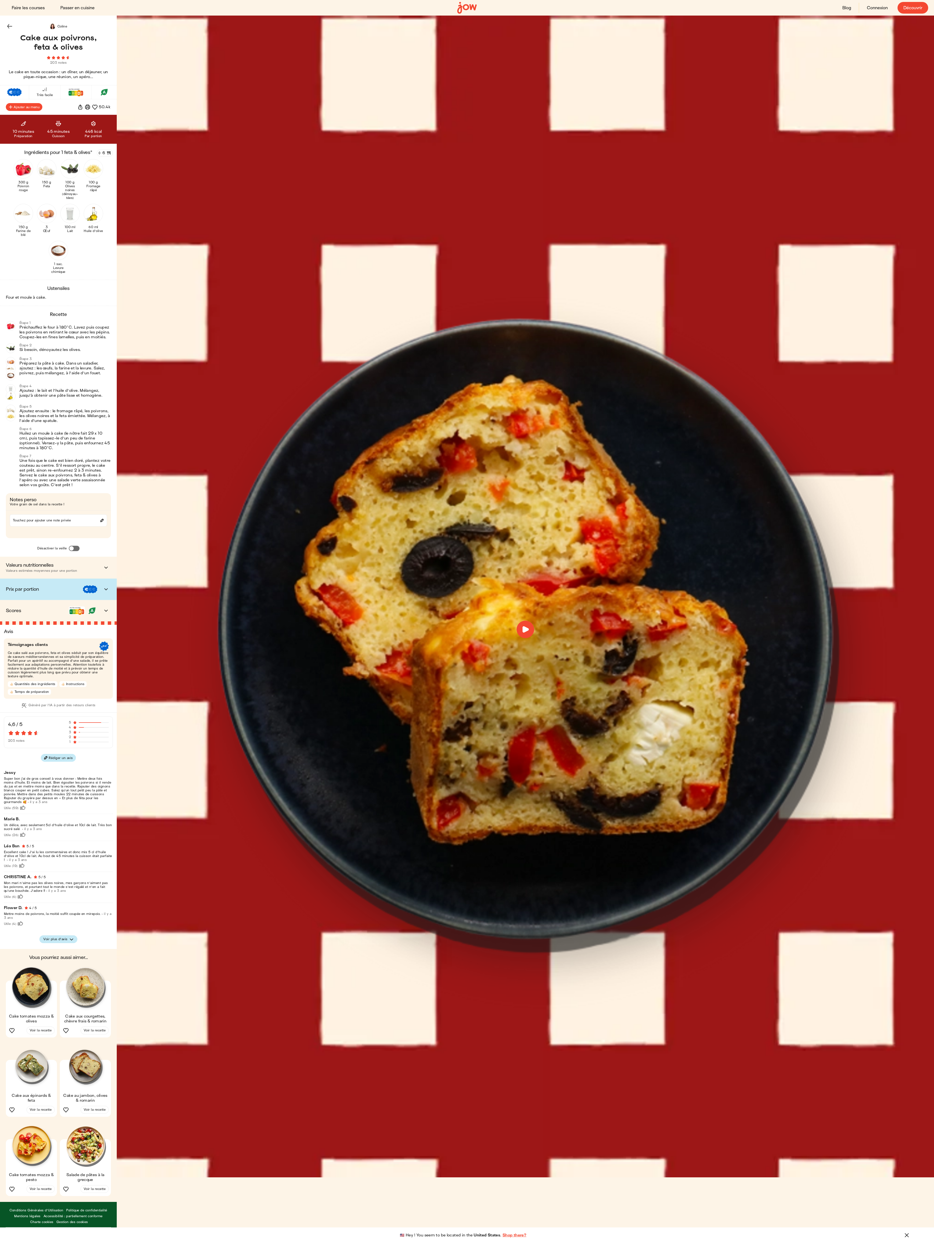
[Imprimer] (87, 107)
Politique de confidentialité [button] (86, 1210)
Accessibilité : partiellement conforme (73, 1216)
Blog (846, 8)
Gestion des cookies (72, 1222)
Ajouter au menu (26, 107)
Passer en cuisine (77, 8)
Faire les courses (28, 8)
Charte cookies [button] (42, 1222)
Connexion (877, 8)
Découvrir (912, 8)
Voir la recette (41, 1030)
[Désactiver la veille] (74, 548)
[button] (10, 26)
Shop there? (514, 1235)
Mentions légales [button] (27, 1216)
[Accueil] (467, 8)
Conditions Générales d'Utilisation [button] (36, 1210)
